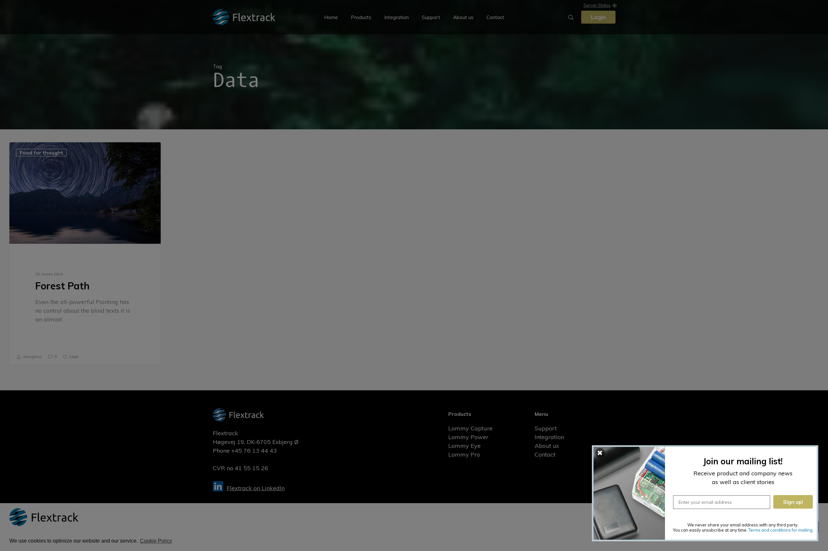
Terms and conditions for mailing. (780, 530)
